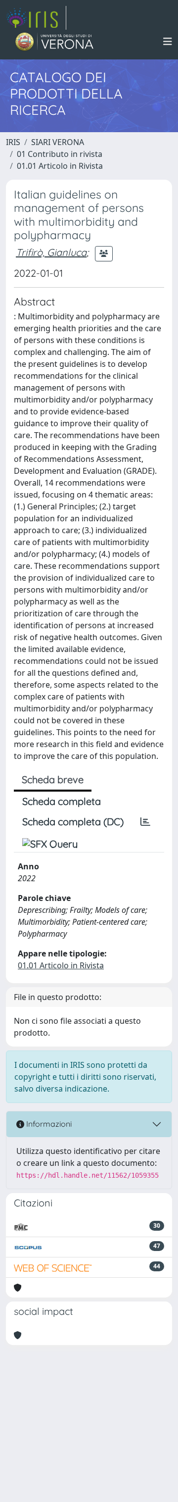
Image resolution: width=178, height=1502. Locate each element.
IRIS (13, 142)
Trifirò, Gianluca (51, 252)
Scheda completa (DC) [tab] (73, 821)
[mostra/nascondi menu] (167, 42)
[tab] (145, 821)
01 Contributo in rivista (59, 154)
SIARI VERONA (57, 142)
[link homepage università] (54, 41)
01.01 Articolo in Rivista (60, 165)
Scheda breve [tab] (53, 779)
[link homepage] (36, 18)
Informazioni (48, 1124)
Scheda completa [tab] (61, 801)
